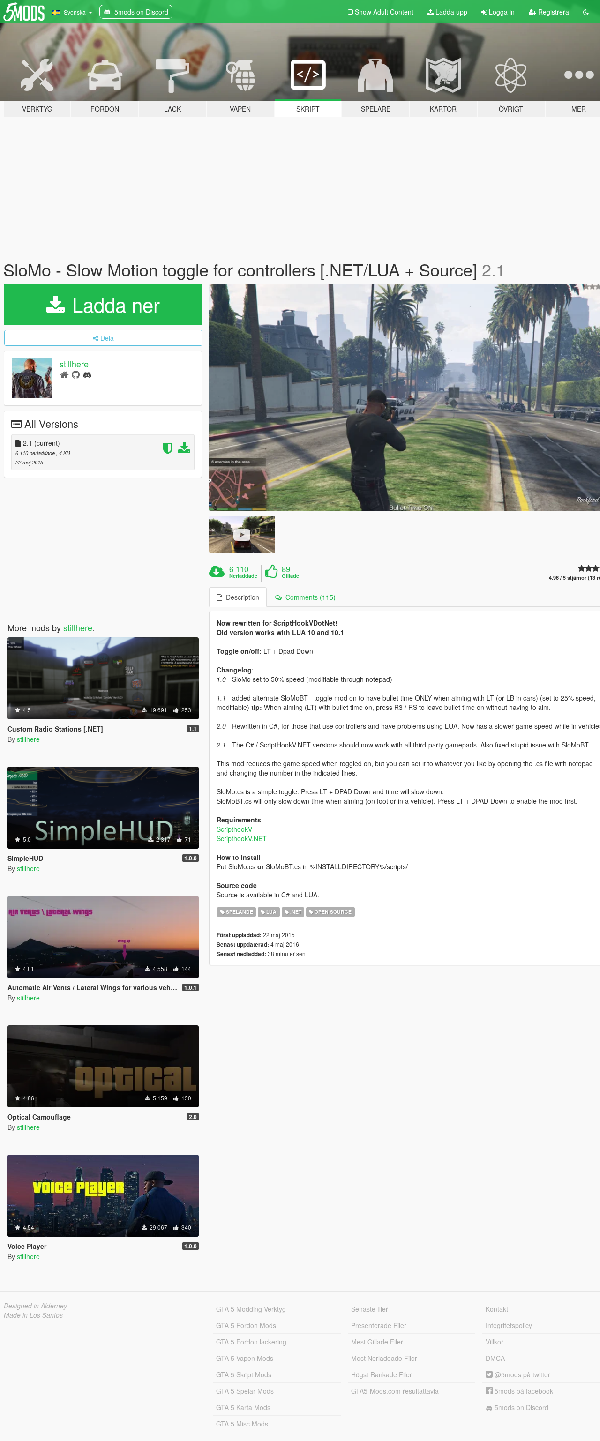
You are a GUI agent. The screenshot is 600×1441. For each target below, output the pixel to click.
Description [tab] (240, 597)
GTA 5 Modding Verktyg (251, 1309)
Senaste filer (369, 1309)
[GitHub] (75, 374)
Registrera (552, 11)
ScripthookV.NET (242, 838)
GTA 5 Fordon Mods (246, 1325)
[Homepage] (64, 374)
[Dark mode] (586, 11)
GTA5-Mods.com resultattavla (395, 1391)
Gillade (290, 576)
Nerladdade (243, 576)
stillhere (74, 364)
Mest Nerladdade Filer (384, 1358)
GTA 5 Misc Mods (242, 1423)
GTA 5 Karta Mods (243, 1407)
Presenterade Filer (378, 1325)
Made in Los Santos (33, 1315)
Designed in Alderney (35, 1305)
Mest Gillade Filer (377, 1341)
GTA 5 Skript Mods (243, 1374)
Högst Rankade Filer (381, 1374)
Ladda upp (450, 11)
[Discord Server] (87, 374)
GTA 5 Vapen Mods (244, 1358)
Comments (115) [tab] (309, 597)
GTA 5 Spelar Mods (245, 1391)
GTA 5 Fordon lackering (251, 1341)
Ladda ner (113, 304)
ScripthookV (234, 829)
